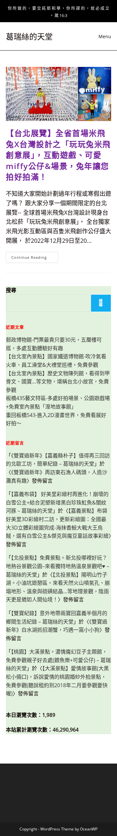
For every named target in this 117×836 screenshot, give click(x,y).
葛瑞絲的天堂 (29, 36)
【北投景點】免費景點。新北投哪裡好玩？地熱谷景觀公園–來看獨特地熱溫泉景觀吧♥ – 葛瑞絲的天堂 (57, 566)
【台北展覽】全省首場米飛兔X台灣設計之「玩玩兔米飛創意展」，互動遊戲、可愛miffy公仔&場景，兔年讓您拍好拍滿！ (58, 155)
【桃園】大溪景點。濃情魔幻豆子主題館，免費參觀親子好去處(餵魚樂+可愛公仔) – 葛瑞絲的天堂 (58, 660)
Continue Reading (34, 258)
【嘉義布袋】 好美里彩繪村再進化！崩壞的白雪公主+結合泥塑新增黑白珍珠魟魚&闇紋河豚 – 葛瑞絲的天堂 (57, 502)
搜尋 (11, 290)
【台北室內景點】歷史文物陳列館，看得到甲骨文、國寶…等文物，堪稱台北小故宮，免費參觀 (58, 382)
